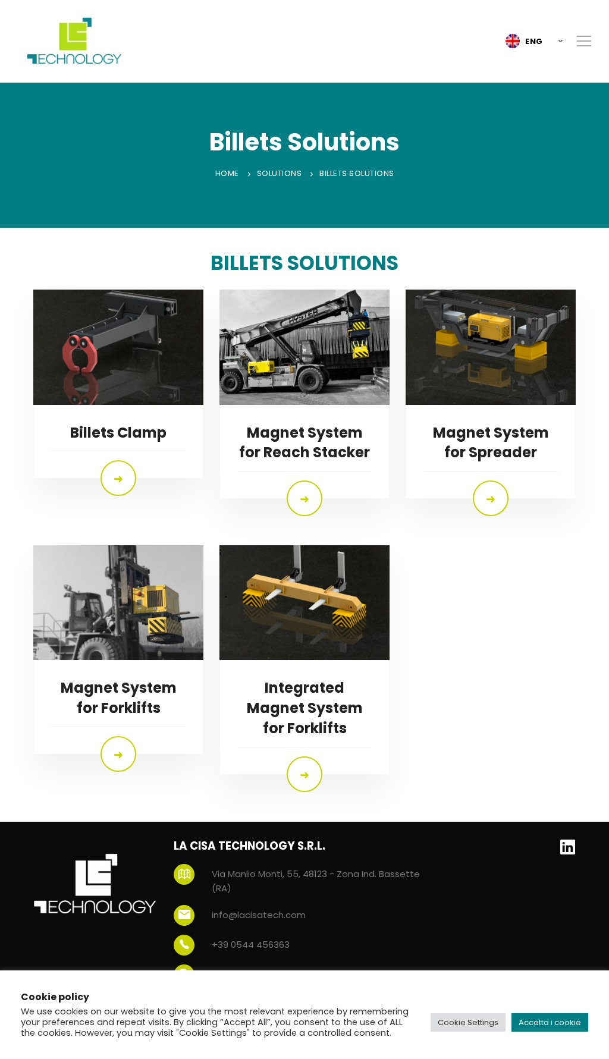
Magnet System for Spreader (491, 443)
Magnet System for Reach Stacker (304, 443)
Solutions (279, 173)
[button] (531, 41)
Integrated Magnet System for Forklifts (305, 708)
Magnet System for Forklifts (119, 698)
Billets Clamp (118, 432)
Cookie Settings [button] (468, 1022)
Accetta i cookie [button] (550, 1022)
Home (227, 173)
